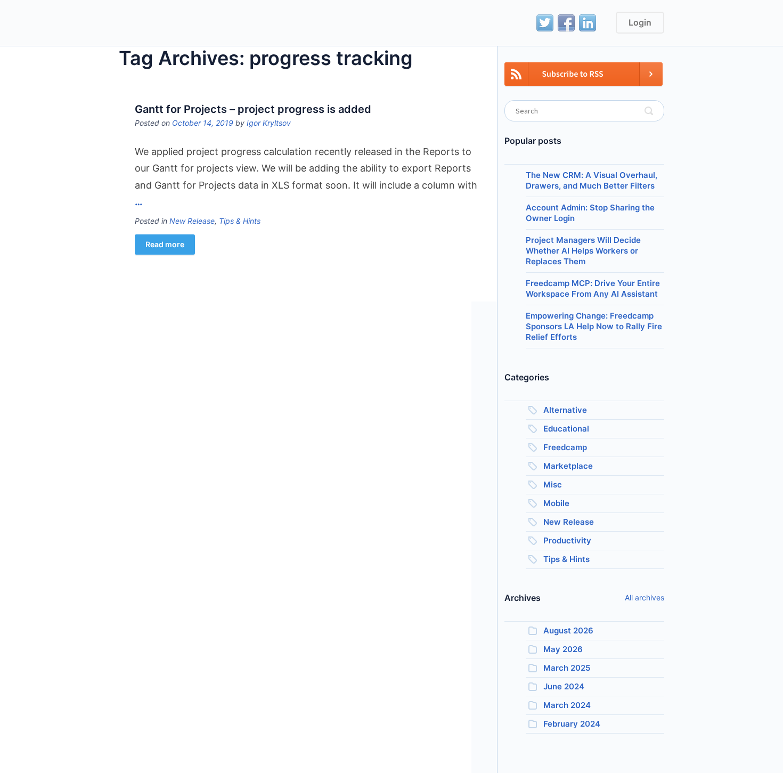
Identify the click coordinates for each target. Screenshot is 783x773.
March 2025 (566, 668)
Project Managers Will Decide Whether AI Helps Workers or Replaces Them (583, 250)
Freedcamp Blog (167, 24)
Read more (164, 244)
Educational (566, 429)
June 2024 (563, 686)
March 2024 (567, 705)
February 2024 (571, 724)
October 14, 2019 (202, 122)
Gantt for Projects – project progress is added (253, 109)
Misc (552, 484)
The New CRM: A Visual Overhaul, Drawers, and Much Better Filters (591, 180)
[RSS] (583, 80)
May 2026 (563, 649)
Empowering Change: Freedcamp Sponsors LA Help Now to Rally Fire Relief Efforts (594, 326)
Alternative (565, 410)
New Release (192, 220)
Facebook (566, 22)
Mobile (556, 503)
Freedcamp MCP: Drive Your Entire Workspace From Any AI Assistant (593, 288)
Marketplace (568, 466)
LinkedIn (587, 22)
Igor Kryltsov (269, 122)
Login (640, 22)
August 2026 (568, 630)
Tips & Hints (239, 220)
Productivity (567, 540)
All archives (644, 597)
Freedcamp (565, 447)
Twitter (544, 22)
